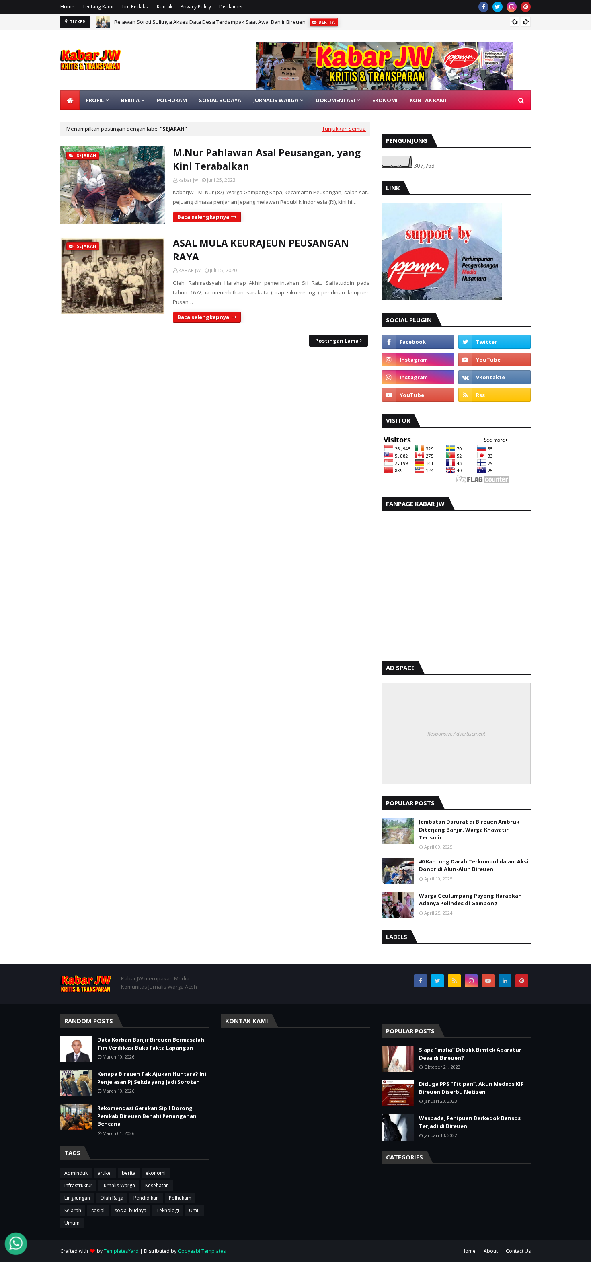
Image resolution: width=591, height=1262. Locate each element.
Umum (72, 1222)
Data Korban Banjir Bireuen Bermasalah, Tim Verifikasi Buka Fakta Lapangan (151, 1043)
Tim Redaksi (135, 6)
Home (67, 6)
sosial (98, 1210)
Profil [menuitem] (95, 100)
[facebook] (483, 7)
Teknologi (167, 1210)
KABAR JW (190, 270)
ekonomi (156, 1173)
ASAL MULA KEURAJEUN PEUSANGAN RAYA (261, 249)
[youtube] (494, 359)
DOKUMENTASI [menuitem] (335, 100)
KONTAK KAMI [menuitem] (428, 100)
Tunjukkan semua (344, 128)
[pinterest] (526, 7)
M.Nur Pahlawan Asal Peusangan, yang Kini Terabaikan (267, 159)
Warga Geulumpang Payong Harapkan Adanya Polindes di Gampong (470, 899)
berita (128, 1173)
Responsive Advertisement (456, 733)
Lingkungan (77, 1197)
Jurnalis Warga (119, 1185)
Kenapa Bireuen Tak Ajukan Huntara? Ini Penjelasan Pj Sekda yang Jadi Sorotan (151, 1077)
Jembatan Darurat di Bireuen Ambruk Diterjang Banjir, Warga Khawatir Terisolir (469, 829)
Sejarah (72, 1210)
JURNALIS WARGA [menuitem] (275, 100)
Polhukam (180, 1197)
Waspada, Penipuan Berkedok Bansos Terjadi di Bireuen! (470, 1122)
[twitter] (497, 7)
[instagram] (512, 7)
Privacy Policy (196, 6)
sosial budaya (130, 1210)
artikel (105, 1173)
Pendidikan (146, 1197)
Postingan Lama (337, 340)
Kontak (164, 6)
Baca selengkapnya (203, 216)
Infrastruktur (78, 1185)
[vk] (494, 377)
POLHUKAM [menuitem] (172, 100)
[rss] (494, 395)
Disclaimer (231, 6)
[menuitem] (70, 100)
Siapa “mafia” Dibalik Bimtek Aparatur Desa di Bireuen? (470, 1053)
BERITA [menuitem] (130, 100)
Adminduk (76, 1173)
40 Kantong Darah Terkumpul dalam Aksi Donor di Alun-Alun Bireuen (473, 865)
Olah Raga (111, 1197)
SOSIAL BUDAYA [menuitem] (220, 100)
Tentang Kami (97, 6)
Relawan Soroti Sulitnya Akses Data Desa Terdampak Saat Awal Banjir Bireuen (210, 21)
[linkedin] (505, 980)
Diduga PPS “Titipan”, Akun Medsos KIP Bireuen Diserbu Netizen (471, 1088)
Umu (194, 1210)
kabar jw (188, 180)
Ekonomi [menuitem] (385, 100)
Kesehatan (157, 1185)
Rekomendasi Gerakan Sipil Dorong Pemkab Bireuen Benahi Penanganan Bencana (147, 1115)
